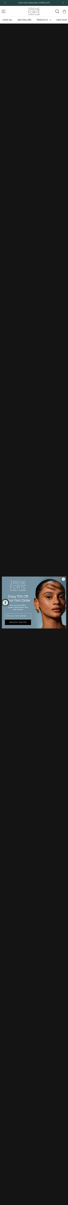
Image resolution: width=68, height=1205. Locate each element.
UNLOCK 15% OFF (18, 622)
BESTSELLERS (25, 20)
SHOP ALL (7, 20)
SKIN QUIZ (61, 20)
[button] (57, 11)
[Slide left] (5, 3)
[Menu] (3, 11)
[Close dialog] (63, 579)
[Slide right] (63, 3)
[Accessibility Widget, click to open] (5, 602)
